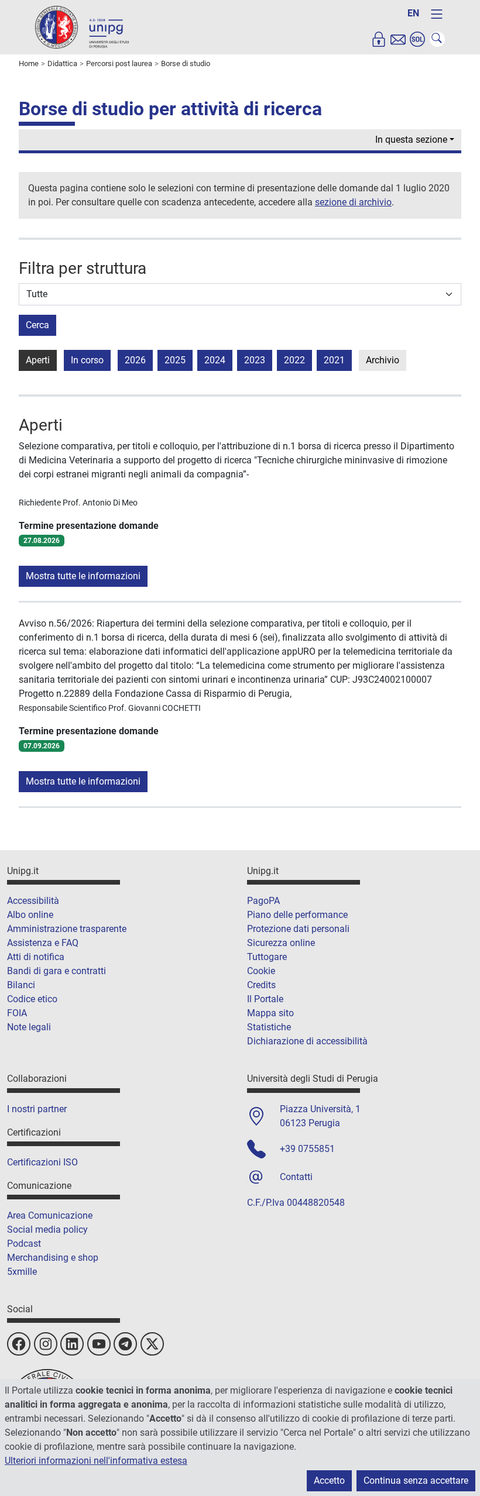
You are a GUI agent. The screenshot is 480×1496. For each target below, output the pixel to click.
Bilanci (21, 985)
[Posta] (398, 39)
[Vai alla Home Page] (82, 26)
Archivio (382, 360)
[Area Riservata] (378, 39)
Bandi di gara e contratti (56, 970)
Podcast (24, 1243)
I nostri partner (37, 1109)
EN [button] (413, 13)
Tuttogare (267, 956)
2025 (175, 360)
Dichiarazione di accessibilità (307, 1041)
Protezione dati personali (298, 928)
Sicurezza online (281, 942)
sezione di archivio (353, 202)
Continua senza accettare (416, 1480)
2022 (294, 360)
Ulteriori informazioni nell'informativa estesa (96, 1460)
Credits (261, 985)
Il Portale (265, 999)
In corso (87, 360)
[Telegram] (125, 1344)
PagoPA (263, 900)
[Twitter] (152, 1344)
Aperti (38, 360)
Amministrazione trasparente (66, 928)
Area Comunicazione (49, 1215)
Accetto (329, 1480)
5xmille (22, 1271)
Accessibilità (33, 900)
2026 (135, 360)
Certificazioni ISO (42, 1162)
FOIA (17, 1013)
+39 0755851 (307, 1148)
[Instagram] (45, 1344)
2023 (254, 360)
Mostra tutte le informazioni (83, 576)
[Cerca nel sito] (437, 39)
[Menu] (436, 14)
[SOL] (417, 39)
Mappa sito (270, 1013)
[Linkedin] (72, 1344)
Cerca (37, 325)
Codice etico (32, 999)
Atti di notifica (35, 956)
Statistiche (269, 1027)
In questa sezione (411, 139)
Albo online (30, 914)
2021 (334, 360)
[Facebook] (18, 1344)
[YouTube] (99, 1344)
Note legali (29, 1027)
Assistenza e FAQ (42, 942)
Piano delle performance (297, 914)
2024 (214, 360)
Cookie (261, 970)
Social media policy (47, 1229)
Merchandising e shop (52, 1257)
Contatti (296, 1176)
